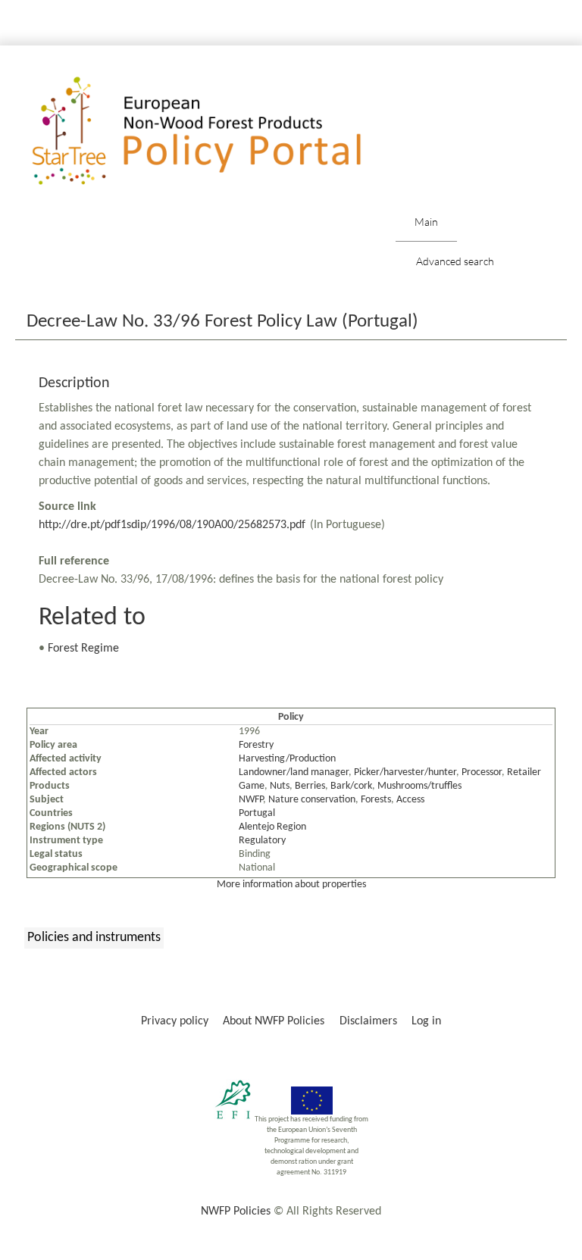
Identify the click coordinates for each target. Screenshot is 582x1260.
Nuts (279, 786)
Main (426, 221)
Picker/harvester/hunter (405, 772)
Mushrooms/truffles (419, 786)
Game (251, 786)
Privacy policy (174, 1021)
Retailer (524, 772)
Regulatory (262, 840)
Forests (376, 799)
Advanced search (455, 261)
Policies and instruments (94, 937)
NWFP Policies (236, 1211)
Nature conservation (311, 799)
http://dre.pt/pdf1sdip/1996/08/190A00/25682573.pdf (172, 525)
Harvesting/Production (287, 758)
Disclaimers (368, 1021)
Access (410, 799)
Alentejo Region (272, 827)
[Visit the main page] (218, 131)
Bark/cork (351, 786)
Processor (482, 772)
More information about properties (291, 884)
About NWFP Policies (273, 1021)
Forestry (256, 745)
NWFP (251, 799)
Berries (310, 786)
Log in (426, 1021)
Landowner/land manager (294, 772)
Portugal (257, 813)
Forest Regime (83, 649)
